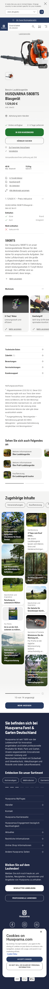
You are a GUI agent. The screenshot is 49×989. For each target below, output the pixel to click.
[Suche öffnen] (33, 27)
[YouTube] (36, 924)
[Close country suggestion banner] (45, 4)
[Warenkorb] (39, 27)
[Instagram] (24, 924)
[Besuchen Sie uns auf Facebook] (12, 924)
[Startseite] (4, 27)
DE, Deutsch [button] (13, 28)
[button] (40, 43)
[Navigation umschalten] (46, 27)
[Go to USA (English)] (42, 12)
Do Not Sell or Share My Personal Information (24, 966)
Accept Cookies (24, 959)
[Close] (41, 932)
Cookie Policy (12, 954)
